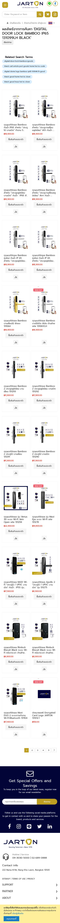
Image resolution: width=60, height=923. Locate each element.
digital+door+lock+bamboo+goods (18, 61)
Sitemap (6, 878)
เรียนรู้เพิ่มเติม (17, 913)
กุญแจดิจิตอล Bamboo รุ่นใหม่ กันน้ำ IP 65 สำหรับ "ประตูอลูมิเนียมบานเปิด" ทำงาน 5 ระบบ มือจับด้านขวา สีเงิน (15, 261)
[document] (30, 913)
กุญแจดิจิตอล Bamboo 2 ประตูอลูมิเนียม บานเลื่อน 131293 (15, 388)
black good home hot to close (17, 76)
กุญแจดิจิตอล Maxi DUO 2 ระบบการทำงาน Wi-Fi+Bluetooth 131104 (15, 715)
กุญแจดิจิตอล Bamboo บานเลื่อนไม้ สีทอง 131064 (15, 323)
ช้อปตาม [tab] (8, 42)
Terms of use (18, 878)
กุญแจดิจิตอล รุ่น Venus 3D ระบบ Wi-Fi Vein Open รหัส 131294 (15, 519)
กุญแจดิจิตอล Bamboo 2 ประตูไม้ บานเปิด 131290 (43, 454)
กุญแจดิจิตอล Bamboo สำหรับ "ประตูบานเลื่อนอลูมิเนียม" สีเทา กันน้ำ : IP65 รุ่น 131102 (44, 194)
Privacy (31, 878)
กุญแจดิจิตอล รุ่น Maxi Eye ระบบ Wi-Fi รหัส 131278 (43, 519)
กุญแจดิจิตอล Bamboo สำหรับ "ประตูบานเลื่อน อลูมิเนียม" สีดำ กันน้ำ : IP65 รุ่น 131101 (43, 128)
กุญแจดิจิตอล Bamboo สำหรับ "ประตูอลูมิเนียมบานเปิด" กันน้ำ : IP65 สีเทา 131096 (15, 194)
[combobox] (22, 14)
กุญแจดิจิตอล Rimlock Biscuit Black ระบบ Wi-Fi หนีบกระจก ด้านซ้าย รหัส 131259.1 (15, 651)
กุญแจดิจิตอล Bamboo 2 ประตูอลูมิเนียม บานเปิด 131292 (44, 388)
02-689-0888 (39, 858)
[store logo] (30, 4)
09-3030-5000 (20, 858)
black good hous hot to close (17, 81)
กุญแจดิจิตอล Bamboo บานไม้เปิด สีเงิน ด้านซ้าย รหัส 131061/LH (43, 323)
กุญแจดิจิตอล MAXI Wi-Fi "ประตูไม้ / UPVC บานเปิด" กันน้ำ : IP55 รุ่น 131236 (15, 586)
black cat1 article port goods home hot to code (24, 66)
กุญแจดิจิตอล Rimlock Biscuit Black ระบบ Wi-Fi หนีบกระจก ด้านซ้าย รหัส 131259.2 (44, 651)
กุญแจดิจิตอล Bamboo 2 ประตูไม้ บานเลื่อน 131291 (15, 454)
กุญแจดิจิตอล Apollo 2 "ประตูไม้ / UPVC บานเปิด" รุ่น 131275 (43, 584)
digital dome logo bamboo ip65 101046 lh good (24, 71)
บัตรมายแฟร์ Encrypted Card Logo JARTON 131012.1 (43, 715)
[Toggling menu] (4, 5)
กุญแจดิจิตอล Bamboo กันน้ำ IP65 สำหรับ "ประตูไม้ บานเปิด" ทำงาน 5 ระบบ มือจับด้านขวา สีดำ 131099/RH (16, 130)
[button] (15, 146)
